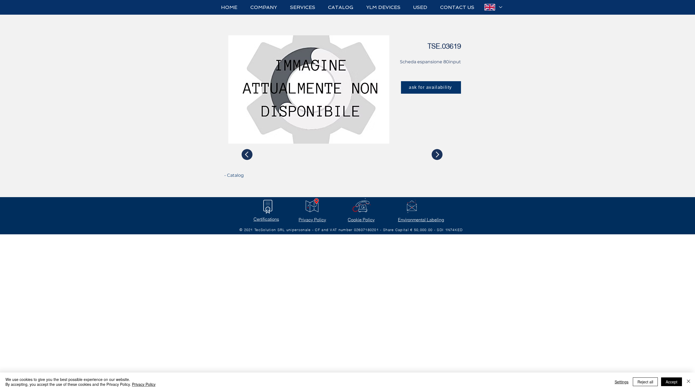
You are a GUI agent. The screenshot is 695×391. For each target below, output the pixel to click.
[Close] (688, 382)
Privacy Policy (312, 219)
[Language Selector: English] (493, 7)
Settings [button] (621, 381)
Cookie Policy (361, 219)
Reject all (645, 381)
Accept (671, 381)
